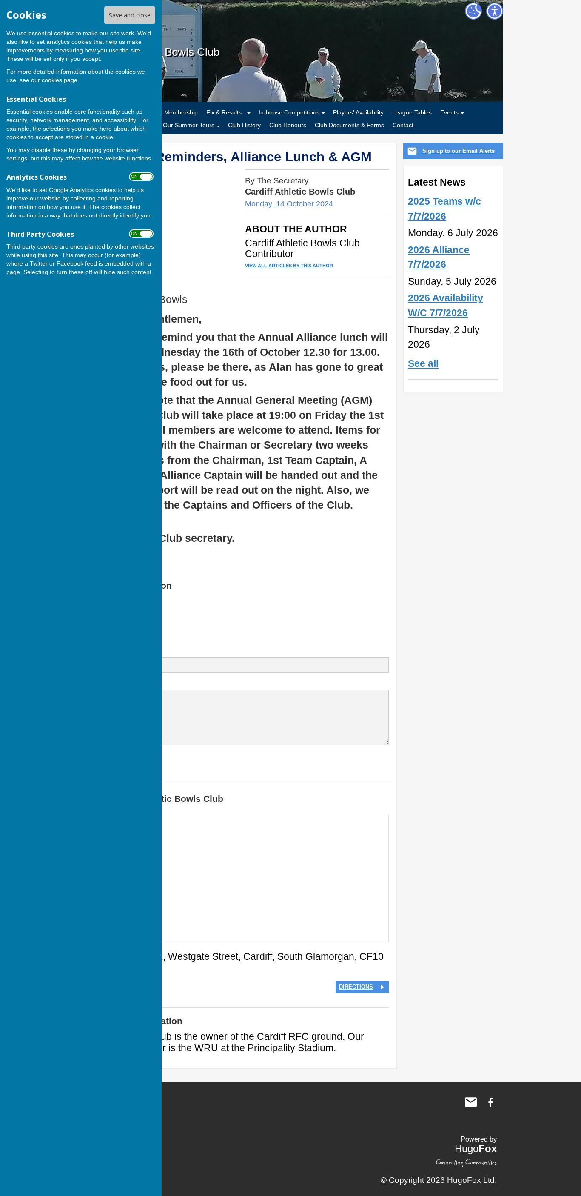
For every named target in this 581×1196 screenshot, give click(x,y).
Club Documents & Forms (349, 125)
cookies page (59, 80)
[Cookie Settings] (473, 11)
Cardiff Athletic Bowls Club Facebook (490, 1102)
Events (449, 112)
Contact (403, 125)
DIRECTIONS (356, 987)
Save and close (130, 15)
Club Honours (287, 125)
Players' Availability (358, 112)
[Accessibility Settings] (494, 11)
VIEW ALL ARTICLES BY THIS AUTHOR (289, 265)
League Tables (412, 112)
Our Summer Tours (188, 125)
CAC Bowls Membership (165, 112)
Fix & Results (224, 112)
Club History (244, 125)
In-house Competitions (289, 112)
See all (423, 363)
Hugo (476, 1148)
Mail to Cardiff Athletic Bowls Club (470, 1102)
